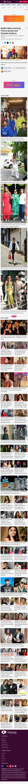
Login (21, 1)
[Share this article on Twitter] (8, 43)
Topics (13, 4)
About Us (4, 739)
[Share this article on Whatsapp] (10, 43)
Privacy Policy (5, 747)
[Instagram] (10, 766)
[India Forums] (7, 2)
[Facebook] (2, 766)
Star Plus (4, 753)
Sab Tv (3, 760)
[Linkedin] (15, 766)
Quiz (19, 4)
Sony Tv (4, 758)
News (3, 4)
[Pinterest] (13, 766)
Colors (3, 757)
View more (14, 316)
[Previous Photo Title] (5, 52)
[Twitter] (5, 766)
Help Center (4, 744)
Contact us (4, 742)
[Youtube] (8, 766)
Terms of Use (5, 746)
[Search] (17, 1)
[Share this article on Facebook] (5, 43)
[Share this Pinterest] (13, 43)
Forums (8, 4)
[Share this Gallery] (2, 43)
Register (25, 1)
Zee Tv (3, 755)
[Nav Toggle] (1, 1)
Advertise (4, 740)
